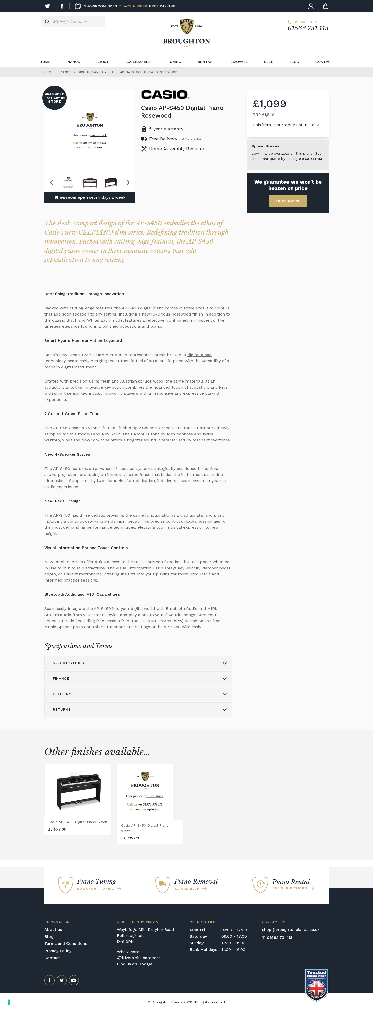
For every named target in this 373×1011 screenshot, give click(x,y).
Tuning (174, 62)
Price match (288, 201)
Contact (324, 62)
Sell (268, 62)
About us (53, 929)
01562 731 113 (308, 28)
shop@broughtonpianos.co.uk (291, 929)
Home (45, 62)
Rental (205, 62)
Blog (294, 62)
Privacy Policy (57, 950)
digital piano (199, 354)
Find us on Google (135, 964)
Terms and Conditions (65, 943)
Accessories (138, 62)
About (102, 62)
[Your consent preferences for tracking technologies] (9, 1002)
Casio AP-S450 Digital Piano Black (77, 822)
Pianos (73, 62)
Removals (238, 62)
